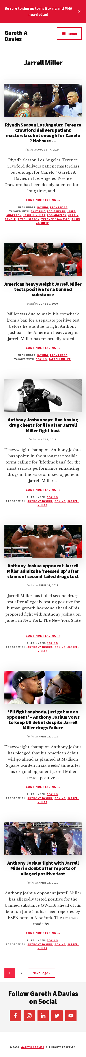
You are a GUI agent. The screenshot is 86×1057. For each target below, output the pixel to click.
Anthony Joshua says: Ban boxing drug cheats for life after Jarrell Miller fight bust (43, 425)
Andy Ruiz (38, 211)
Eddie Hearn (56, 211)
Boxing (43, 207)
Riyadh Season (28, 219)
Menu (72, 33)
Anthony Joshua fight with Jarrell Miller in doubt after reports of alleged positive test (43, 868)
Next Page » (41, 973)
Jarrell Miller (34, 215)
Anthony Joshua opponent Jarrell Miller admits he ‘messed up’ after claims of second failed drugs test (43, 570)
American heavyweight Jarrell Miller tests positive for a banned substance (43, 289)
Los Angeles (56, 215)
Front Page (58, 207)
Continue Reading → (43, 200)
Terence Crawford (55, 219)
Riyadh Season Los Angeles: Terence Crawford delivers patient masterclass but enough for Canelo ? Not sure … (43, 133)
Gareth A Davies (15, 36)
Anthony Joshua (40, 501)
